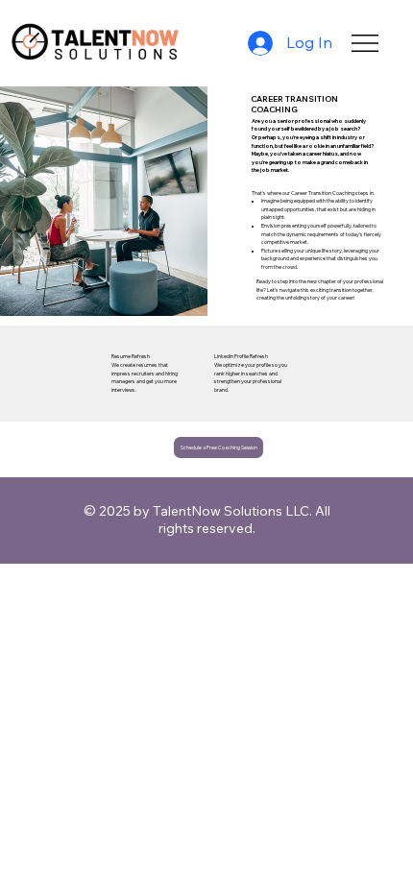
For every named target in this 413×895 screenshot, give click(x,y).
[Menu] (365, 43)
